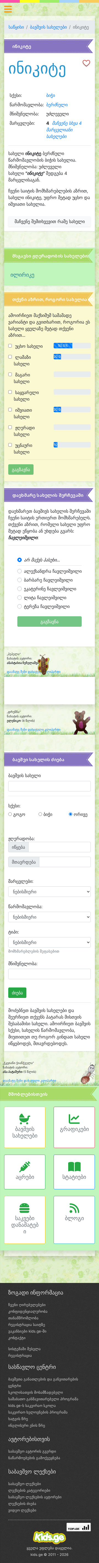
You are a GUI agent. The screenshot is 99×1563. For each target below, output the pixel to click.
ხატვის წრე (18, 1419)
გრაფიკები (74, 1129)
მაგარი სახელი (22, 378)
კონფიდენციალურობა (28, 1311)
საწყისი (16, 27)
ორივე (79, 814)
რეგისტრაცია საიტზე (26, 1324)
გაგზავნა (49, 621)
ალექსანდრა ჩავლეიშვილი (53, 571)
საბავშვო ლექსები (24, 1483)
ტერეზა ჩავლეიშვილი (47, 606)
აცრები (25, 1177)
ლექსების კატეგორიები (29, 1490)
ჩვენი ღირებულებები (27, 1304)
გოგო (18, 814)
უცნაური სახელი (23, 449)
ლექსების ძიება (22, 1503)
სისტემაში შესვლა (24, 1349)
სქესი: (14, 805)
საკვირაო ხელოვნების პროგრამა (38, 1412)
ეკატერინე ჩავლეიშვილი (50, 588)
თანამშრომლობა (23, 1318)
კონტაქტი (17, 1338)
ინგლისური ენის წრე (26, 1425)
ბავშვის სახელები (48, 27)
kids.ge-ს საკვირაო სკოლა (32, 1405)
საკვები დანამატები (24, 1225)
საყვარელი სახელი (26, 396)
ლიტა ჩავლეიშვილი (45, 597)
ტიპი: (13, 932)
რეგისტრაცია (20, 1355)
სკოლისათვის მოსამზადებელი (35, 1392)
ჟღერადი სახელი (24, 431)
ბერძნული (57, 104)
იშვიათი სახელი (23, 413)
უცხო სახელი (28, 346)
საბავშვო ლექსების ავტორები (35, 1497)
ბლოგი (74, 1218)
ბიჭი (50, 95)
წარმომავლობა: (25, 906)
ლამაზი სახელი (22, 360)
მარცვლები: (20, 881)
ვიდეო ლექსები (22, 1510)
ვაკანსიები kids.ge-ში (27, 1331)
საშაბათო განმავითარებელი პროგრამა (43, 1399)
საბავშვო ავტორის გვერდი (32, 1451)
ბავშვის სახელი (24, 775)
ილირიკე (22, 275)
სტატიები (74, 1177)
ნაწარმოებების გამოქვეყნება (34, 1458)
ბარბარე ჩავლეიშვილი (48, 580)
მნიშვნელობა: (22, 963)
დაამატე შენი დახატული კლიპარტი (34, 729)
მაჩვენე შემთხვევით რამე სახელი (50, 221)
